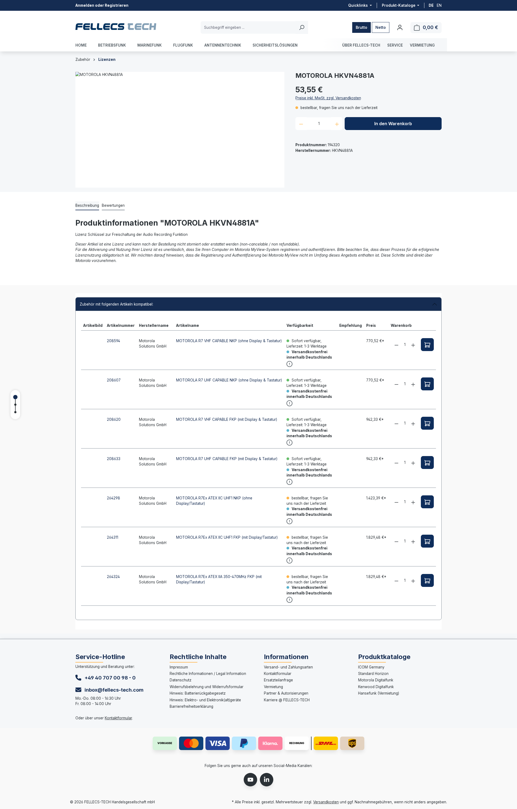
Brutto (361, 27)
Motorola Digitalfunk (375, 680)
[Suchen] (301, 27)
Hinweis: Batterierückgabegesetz (198, 693)
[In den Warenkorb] (427, 344)
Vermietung (273, 687)
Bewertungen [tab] (113, 205)
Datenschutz (180, 680)
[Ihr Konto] (399, 27)
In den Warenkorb (393, 123)
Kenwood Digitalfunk (376, 687)
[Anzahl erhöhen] (337, 123)
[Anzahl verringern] (301, 123)
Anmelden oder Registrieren (101, 5)
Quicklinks (358, 5)
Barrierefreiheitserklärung (191, 706)
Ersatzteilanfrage (278, 680)
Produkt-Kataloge (399, 5)
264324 (113, 577)
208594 (113, 341)
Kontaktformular (118, 718)
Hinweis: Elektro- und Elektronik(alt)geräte (205, 700)
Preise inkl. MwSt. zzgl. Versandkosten (328, 98)
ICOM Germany (371, 667)
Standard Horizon (373, 673)
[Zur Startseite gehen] (115, 26)
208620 (114, 419)
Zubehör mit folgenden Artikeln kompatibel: (116, 304)
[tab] (87, 205)
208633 (113, 459)
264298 (113, 498)
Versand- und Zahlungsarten (288, 667)
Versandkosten (326, 802)
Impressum (179, 667)
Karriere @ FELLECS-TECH (287, 700)
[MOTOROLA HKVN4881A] (179, 130)
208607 (114, 380)
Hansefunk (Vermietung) (378, 693)
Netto (380, 27)
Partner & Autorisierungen (286, 693)
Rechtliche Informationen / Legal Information (208, 673)
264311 (112, 537)
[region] (180, 130)
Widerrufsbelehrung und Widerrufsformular (206, 687)
